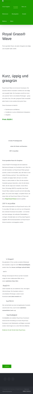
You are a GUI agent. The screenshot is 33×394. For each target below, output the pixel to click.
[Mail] (5, 379)
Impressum (26, 389)
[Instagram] (9, 379)
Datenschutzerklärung (7, 391)
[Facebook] (12, 379)
